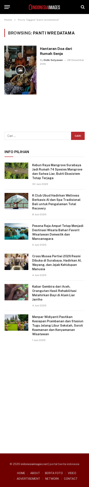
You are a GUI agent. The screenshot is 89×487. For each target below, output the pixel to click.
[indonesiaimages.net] (44, 7)
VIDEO (72, 473)
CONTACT (71, 478)
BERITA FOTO (54, 473)
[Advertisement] (44, 396)
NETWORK (52, 478)
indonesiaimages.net (34, 464)
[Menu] (7, 7)
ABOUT (35, 473)
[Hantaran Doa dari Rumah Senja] (20, 70)
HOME (21, 473)
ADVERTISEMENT (28, 478)
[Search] (82, 7)
